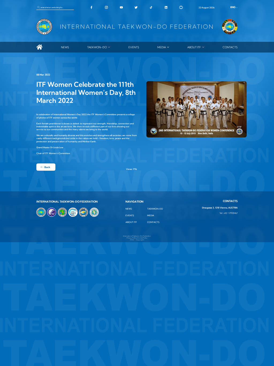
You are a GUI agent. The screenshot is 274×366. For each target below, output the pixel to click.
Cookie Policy (142, 238)
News (65, 47)
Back (47, 167)
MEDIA (161, 47)
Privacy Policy (132, 238)
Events (133, 47)
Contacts (230, 47)
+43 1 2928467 (230, 213)
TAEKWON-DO (97, 47)
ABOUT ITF (194, 47)
